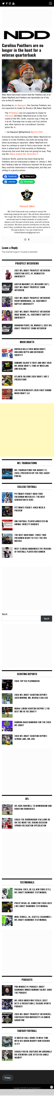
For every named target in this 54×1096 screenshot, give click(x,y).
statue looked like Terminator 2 (23, 154)
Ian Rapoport (20, 105)
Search (4, 614)
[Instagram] (25, 239)
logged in (17, 252)
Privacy (7, 1077)
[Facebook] (29, 239)
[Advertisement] (27, 430)
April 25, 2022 (37, 132)
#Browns (9, 116)
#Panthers (14, 113)
